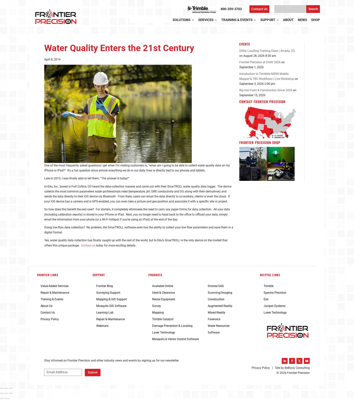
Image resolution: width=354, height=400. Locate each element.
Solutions (181, 20)
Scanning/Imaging (220, 292)
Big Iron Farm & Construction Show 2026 (265, 90)
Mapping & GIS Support (111, 299)
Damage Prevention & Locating (172, 326)
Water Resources (219, 326)
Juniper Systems (274, 306)
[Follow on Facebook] (292, 361)
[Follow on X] (299, 361)
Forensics (214, 319)
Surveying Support (108, 292)
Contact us (88, 245)
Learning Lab (104, 312)
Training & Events (237, 20)
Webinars (102, 326)
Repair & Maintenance (55, 292)
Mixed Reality (216, 312)
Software (214, 332)
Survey (156, 306)
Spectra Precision (275, 292)
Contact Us (259, 9)
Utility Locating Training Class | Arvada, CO (267, 51)
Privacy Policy (50, 319)
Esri (266, 299)
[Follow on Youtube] (307, 361)
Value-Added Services (55, 286)
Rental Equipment (163, 299)
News (302, 20)
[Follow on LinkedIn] (285, 361)
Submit (92, 372)
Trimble (268, 286)
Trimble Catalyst (162, 319)
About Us (46, 306)
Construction (216, 299)
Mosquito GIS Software (111, 306)
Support (267, 20)
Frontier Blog (104, 286)
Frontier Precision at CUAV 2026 (260, 62)
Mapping (158, 312)
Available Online (162, 286)
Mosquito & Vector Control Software (175, 339)
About (288, 20)
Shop (315, 20)
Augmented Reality (220, 306)
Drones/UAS (216, 286)
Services (206, 20)
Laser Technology (163, 332)
